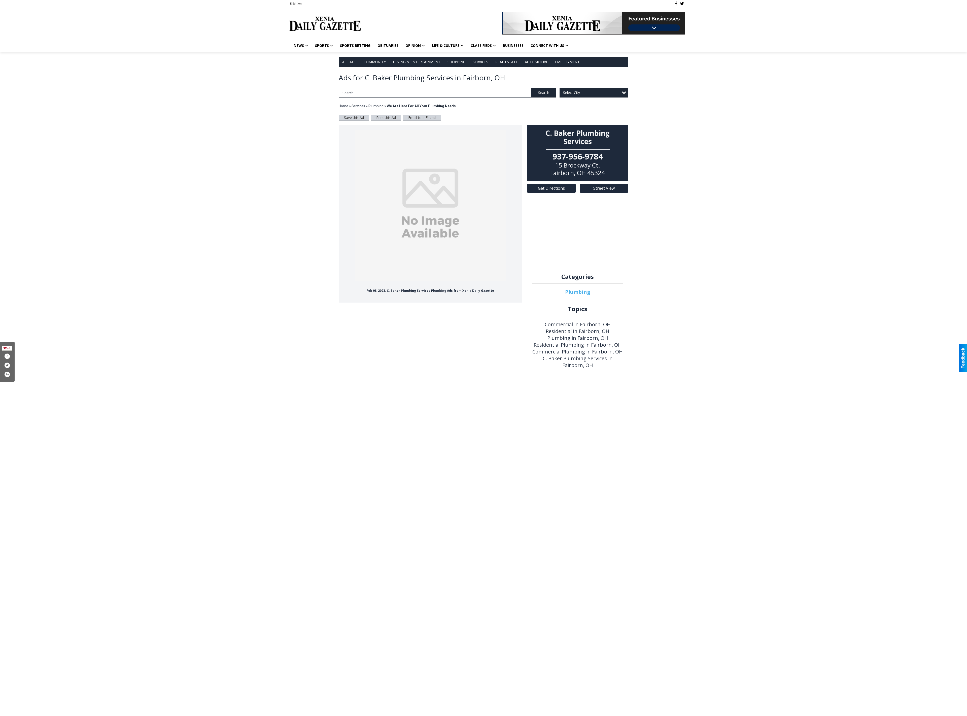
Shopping (456, 61)
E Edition (296, 3)
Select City (571, 92)
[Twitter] (682, 4)
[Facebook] (676, 4)
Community (375, 61)
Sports (322, 45)
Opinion (413, 45)
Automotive (536, 61)
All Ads (349, 61)
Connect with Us (547, 45)
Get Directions (551, 188)
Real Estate (506, 61)
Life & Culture (446, 45)
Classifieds (481, 45)
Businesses (513, 45)
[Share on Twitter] (7, 365)
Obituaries (387, 45)
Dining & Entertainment (416, 61)
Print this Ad (386, 117)
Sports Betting (355, 45)
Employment (567, 61)
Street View (604, 188)
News (299, 45)
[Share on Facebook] (7, 356)
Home (343, 106)
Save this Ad (354, 117)
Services (480, 61)
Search (543, 92)
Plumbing (376, 106)
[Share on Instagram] (7, 374)
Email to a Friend (422, 117)
